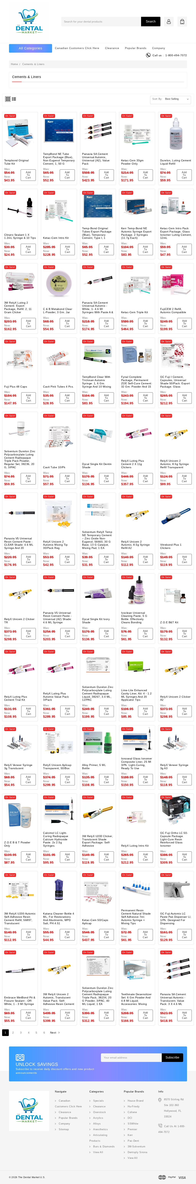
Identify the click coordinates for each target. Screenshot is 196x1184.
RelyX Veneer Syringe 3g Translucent (18, 766)
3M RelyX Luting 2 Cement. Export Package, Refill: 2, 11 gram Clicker (18, 307)
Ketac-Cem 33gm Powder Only (132, 162)
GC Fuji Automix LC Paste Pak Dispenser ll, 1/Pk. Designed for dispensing (175, 918)
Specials (98, 1100)
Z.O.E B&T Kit (169, 622)
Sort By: (157, 98)
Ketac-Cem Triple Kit (134, 312)
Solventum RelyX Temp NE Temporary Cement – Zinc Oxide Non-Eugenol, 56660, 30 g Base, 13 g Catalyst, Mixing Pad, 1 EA (97, 539)
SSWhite (133, 1123)
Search (151, 21)
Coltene (132, 1112)
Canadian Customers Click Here (77, 48)
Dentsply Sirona (137, 1152)
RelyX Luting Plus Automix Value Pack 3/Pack (56, 696)
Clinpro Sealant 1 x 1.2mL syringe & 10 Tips (20, 236)
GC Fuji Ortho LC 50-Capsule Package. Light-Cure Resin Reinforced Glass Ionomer (174, 839)
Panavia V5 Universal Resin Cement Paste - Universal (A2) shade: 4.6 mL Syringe (57, 617)
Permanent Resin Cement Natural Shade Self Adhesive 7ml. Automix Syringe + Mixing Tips (136, 917)
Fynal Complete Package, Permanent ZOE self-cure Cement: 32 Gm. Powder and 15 (136, 381)
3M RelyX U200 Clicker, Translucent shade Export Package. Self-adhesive (97, 841)
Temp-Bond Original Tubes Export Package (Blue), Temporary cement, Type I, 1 (96, 233)
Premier (132, 1129)
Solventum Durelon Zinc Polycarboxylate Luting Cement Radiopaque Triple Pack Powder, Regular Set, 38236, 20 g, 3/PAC (19, 459)
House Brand (136, 1100)
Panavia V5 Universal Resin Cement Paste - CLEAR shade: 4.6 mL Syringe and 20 (18, 543)
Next (53, 1032)
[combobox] (110, 21)
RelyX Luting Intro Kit (135, 845)
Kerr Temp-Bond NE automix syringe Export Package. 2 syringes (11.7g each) (136, 233)
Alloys (97, 1123)
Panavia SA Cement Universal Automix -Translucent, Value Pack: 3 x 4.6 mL (173, 999)
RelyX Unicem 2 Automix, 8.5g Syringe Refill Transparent (174, 464)
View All (98, 1152)
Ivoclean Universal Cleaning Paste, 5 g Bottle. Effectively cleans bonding (134, 617)
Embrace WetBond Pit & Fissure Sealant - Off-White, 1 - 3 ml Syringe (19, 1000)
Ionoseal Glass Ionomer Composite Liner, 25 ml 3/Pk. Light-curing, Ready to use (136, 763)
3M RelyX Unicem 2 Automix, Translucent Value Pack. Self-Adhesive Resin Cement (58, 999)
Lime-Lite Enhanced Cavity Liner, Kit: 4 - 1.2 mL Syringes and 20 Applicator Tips (136, 695)
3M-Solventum (136, 1146)
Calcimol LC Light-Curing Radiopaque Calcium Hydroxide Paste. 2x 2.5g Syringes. (55, 839)
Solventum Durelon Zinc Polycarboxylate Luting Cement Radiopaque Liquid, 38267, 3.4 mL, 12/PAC (97, 693)
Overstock (99, 1112)
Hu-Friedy (134, 1106)
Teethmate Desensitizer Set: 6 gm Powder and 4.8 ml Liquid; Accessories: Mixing (136, 999)
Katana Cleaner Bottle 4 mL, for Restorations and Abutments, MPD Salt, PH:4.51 (58, 918)
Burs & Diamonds (104, 1146)
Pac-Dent (133, 1140)
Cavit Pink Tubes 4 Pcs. (58, 386)
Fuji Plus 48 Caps (15, 386)
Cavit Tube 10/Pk (54, 467)
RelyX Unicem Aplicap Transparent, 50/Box (57, 766)
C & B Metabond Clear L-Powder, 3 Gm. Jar (57, 310)
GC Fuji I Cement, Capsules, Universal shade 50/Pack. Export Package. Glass (175, 381)
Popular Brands (135, 48)
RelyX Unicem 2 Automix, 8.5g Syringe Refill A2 (135, 545)
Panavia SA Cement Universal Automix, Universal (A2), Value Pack (96, 158)
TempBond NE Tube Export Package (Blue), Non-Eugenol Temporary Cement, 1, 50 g (59, 158)
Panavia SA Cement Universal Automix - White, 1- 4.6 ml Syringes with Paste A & (97, 307)
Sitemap (64, 1129)
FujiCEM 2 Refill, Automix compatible (173, 310)
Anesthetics (100, 1129)
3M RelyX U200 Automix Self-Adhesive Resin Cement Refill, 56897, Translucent (20, 918)
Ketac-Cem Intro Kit (56, 237)
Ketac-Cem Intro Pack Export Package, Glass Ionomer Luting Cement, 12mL (176, 233)
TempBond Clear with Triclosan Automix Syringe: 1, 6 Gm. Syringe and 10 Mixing (96, 381)
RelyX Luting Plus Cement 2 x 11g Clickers (132, 464)
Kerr (130, 1135)
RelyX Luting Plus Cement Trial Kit (15, 698)
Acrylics (98, 1117)
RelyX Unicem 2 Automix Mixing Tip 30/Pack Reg (55, 545)
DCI (130, 1117)
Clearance (112, 48)
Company (158, 48)
